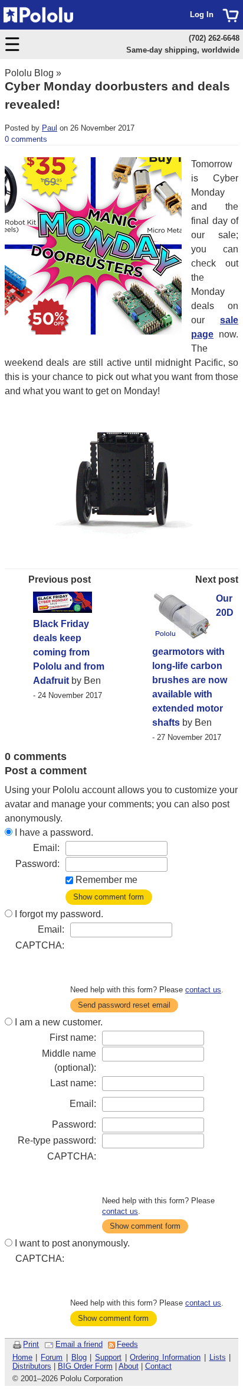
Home (22, 1357)
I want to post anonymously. (72, 1243)
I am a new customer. (59, 1022)
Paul (49, 128)
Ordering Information (165, 1357)
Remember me (106, 880)
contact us (203, 989)
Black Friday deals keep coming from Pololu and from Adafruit (68, 652)
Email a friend (79, 1344)
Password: (37, 864)
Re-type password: (57, 1140)
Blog (79, 1357)
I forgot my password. (59, 914)
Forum (52, 1357)
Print (31, 1344)
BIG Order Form (85, 1366)
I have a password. (54, 832)
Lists (217, 1357)
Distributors (31, 1366)
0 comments (26, 139)
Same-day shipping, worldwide (182, 50)
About (129, 1366)
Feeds (127, 1344)
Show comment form (108, 896)
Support (108, 1357)
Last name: (73, 1083)
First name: (73, 1037)
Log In (202, 14)
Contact (158, 1366)
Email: (46, 848)
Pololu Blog (29, 73)
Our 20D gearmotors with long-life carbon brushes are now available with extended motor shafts (193, 660)
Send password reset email (124, 1005)
